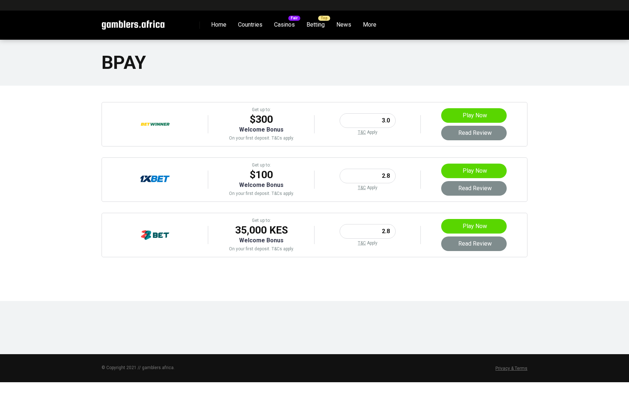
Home (218, 24)
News (343, 24)
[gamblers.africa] (133, 22)
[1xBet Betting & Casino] (155, 192)
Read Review (475, 132)
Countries (250, 24)
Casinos (284, 24)
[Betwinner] (155, 136)
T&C (362, 132)
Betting (315, 24)
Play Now (475, 115)
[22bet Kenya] (155, 247)
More (369, 24)
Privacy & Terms (511, 368)
